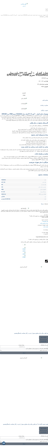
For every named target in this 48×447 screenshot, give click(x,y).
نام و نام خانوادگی (44, 345)
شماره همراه (21, 345)
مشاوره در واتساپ (44, 105)
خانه (47, 15)
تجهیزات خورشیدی (42, 15)
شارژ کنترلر (35, 15)
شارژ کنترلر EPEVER (27, 15)
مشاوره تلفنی (45, 100)
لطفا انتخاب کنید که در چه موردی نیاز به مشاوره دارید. (37, 348)
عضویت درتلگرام (44, 110)
